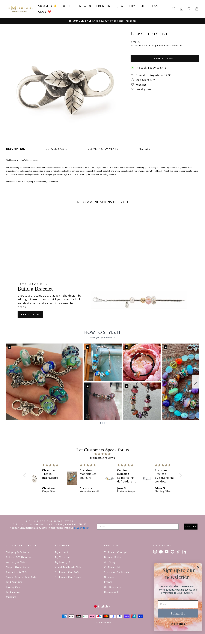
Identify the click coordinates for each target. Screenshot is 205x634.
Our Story (109, 562)
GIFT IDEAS (149, 6)
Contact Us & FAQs (17, 571)
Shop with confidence (18, 567)
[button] (25, 475)
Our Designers (112, 586)
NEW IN (85, 6)
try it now (30, 314)
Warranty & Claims (16, 562)
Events (108, 581)
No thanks (178, 623)
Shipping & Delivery (17, 552)
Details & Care (56, 148)
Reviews (144, 148)
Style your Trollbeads (116, 571)
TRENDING (104, 6)
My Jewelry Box (64, 562)
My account (61, 552)
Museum (11, 596)
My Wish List (62, 556)
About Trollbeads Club (68, 567)
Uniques (109, 576)
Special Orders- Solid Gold (21, 576)
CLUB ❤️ (44, 11)
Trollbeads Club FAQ (67, 571)
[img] (103, 454)
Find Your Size (14, 581)
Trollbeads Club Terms (68, 576)
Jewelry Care (13, 586)
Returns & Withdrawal (18, 556)
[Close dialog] (198, 567)
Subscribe (190, 526)
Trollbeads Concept (115, 552)
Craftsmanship (112, 567)
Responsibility (112, 591)
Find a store (13, 591)
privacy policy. (81, 527)
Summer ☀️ (47, 6)
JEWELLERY (126, 6)
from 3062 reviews (102, 458)
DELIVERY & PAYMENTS (102, 148)
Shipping (151, 45)
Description (15, 148)
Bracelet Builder (113, 556)
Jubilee (68, 6)
